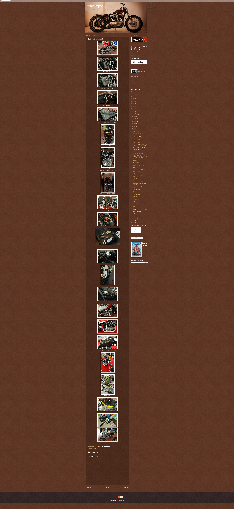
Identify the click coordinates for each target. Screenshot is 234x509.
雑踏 (134, 167)
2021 (134, 98)
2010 (134, 222)
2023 (134, 94)
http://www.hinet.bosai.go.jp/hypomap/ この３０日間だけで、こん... (140, 153)
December (135, 114)
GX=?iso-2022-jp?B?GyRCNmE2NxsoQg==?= (138, 137)
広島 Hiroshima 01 (136, 196)
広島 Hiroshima (93, 448)
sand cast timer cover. (137, 211)
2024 (134, 93)
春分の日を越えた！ (136, 162)
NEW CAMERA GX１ (137, 149)
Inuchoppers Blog (99, 5)
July (134, 123)
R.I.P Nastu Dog (136, 199)
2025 (134, 91)
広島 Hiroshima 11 (136, 176)
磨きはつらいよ (136, 213)
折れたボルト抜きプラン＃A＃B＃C (139, 147)
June (134, 124)
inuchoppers (141, 69)
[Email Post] (102, 446)
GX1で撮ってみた (136, 139)
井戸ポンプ (135, 160)
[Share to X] (106, 446)
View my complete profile (141, 71)
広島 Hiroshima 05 (136, 189)
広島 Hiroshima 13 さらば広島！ (139, 165)
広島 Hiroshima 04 (136, 191)
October (135, 118)
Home (107, 487)
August (135, 121)
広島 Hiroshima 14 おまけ (138, 164)
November (135, 116)
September (136, 119)
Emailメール (133, 55)
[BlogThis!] (105, 446)
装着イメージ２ (136, 206)
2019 (134, 101)
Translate (139, 239)
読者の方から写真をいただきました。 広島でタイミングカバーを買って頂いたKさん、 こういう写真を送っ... (140, 156)
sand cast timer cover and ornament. (139, 214)
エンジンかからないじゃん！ (138, 134)
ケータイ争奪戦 (136, 151)
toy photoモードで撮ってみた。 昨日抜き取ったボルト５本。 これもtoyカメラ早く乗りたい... (140, 145)
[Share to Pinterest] (109, 446)
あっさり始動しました (137, 133)
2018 (134, 103)
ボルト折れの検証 (136, 142)
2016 (134, 106)
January (135, 218)
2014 (134, 110)
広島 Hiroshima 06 (136, 187)
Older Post (126, 487)
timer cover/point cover (137, 140)
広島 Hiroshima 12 (136, 171)
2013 (134, 111)
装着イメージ (135, 208)
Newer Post (89, 487)
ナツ (134, 201)
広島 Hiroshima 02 (136, 194)
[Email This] (104, 446)
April (134, 128)
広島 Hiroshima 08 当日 (138, 181)
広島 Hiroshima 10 (136, 178)
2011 (134, 220)
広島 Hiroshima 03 (136, 192)
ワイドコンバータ (136, 131)
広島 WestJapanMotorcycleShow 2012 (140, 209)
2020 (134, 99)
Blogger (122, 500)
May (134, 126)
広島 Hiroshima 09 (136, 180)
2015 (134, 108)
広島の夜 (134, 173)
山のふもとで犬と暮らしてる (138, 175)
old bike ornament (136, 204)
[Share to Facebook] (108, 446)
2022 (134, 96)
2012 (134, 113)
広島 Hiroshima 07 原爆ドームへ (139, 186)
